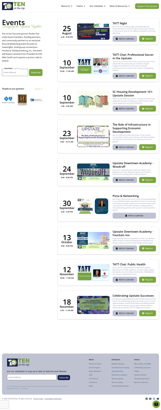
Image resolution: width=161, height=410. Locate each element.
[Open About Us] (72, 6)
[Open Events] (85, 6)
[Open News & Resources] (129, 6)
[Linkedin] (146, 399)
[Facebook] (150, 399)
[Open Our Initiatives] (105, 6)
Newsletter (8, 68)
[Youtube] (158, 399)
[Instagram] (154, 399)
